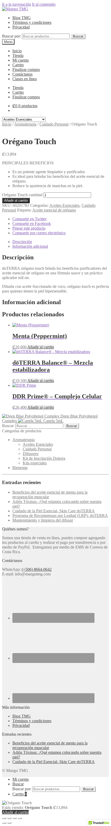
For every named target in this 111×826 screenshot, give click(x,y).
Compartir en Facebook (31, 223)
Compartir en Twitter (29, 219)
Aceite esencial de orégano (54, 210)
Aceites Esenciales (64, 205)
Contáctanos (22, 74)
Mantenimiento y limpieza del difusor (42, 520)
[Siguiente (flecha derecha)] (9, 823)
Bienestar (20, 467)
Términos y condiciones (31, 22)
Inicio (17, 51)
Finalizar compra (26, 69)
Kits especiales (35, 463)
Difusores (30, 453)
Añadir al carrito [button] (40, 347)
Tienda (17, 55)
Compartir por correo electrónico (39, 233)
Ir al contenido (44, 4)
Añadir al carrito (16, 200)
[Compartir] (14, 818)
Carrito (18, 65)
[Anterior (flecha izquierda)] (4, 823)
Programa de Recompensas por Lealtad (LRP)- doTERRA (60, 515)
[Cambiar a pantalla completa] (9, 818)
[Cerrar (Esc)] (20, 818)
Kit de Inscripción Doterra (44, 458)
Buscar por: (11, 36)
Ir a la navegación (16, 4)
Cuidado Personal (53, 124)
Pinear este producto (28, 228)
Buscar (78, 36)
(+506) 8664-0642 (37, 569)
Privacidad (21, 27)
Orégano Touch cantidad (22, 195)
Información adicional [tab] (30, 246)
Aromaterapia (25, 124)
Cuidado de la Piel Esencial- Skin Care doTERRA (53, 511)
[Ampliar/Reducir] (4, 818)
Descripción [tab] (22, 241)
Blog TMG (21, 18)
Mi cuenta (20, 60)
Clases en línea (24, 79)
